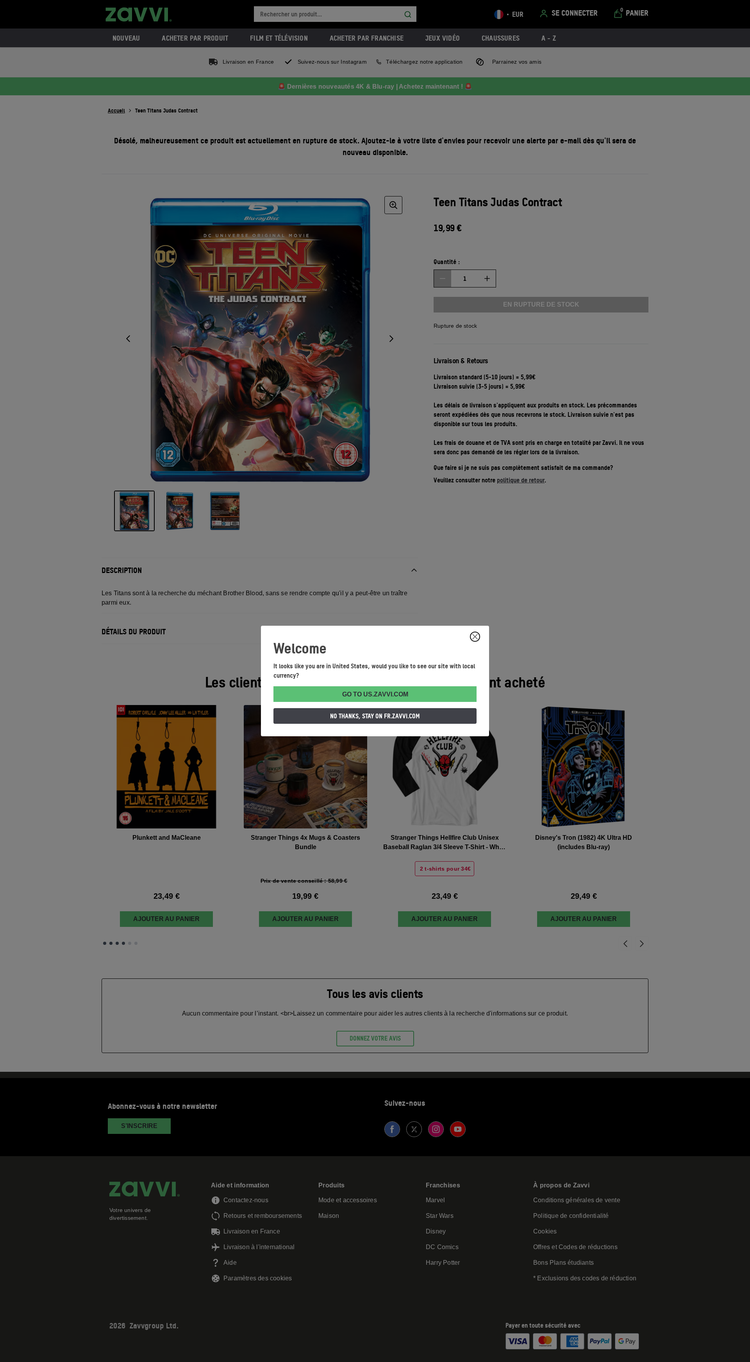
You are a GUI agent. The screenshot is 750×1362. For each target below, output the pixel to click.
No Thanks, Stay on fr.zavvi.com (375, 716)
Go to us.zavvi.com (375, 694)
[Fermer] (475, 636)
